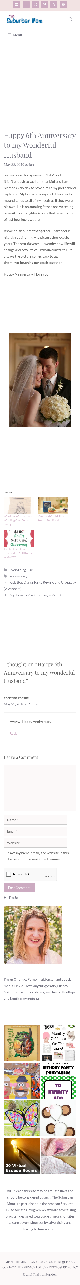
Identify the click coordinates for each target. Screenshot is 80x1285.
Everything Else (21, 570)
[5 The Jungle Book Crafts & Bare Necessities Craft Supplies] (22, 1044)
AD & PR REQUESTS (59, 1262)
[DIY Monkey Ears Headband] (58, 1119)
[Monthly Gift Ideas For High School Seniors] (58, 1044)
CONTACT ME (11, 1267)
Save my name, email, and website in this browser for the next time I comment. (38, 856)
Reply (13, 733)
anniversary (18, 576)
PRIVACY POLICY (34, 1267)
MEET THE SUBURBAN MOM (24, 1262)
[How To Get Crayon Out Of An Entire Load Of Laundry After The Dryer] (58, 1157)
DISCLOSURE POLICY (63, 1267)
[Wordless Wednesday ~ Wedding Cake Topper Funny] (19, 505)
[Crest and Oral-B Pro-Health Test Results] (53, 505)
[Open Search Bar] (70, 19)
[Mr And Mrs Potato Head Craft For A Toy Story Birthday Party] (22, 1081)
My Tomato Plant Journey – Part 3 (35, 595)
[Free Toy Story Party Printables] (58, 1081)
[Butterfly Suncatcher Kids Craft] (22, 1119)
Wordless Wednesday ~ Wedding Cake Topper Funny (18, 520)
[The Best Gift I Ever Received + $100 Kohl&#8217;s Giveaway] (19, 538)
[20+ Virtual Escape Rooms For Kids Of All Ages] (22, 1157)
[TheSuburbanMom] (25, 19)
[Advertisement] (40, 88)
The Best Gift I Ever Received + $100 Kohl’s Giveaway (18, 552)
